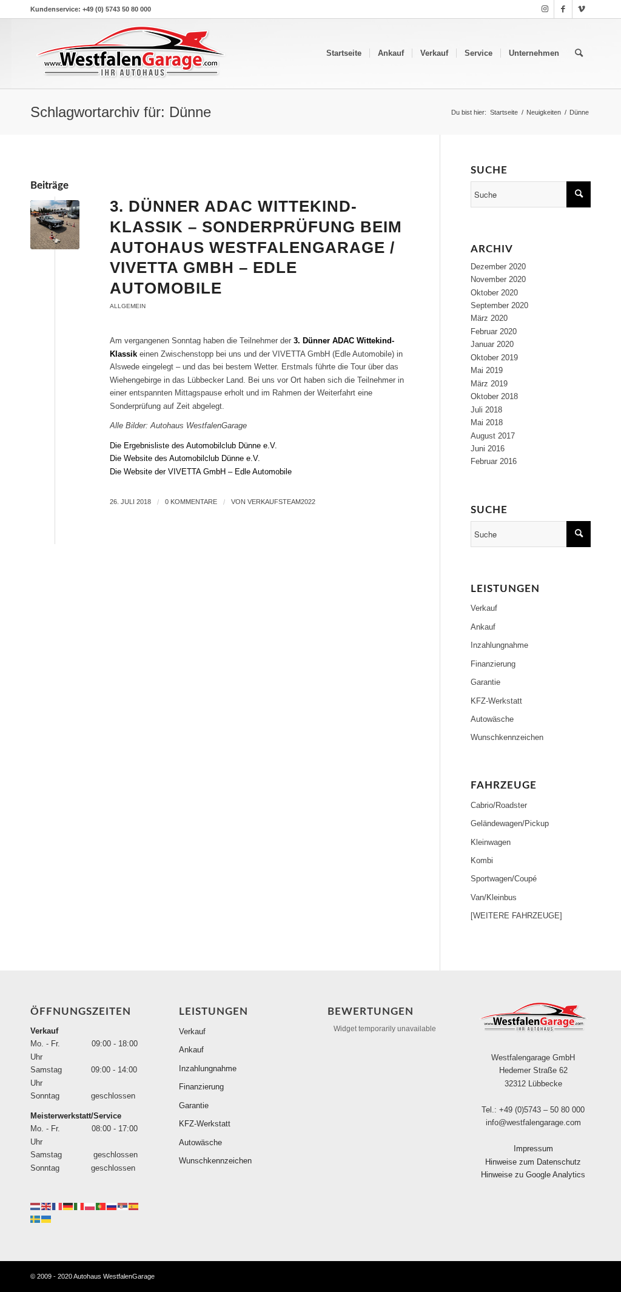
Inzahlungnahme (499, 645)
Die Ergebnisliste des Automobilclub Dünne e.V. (193, 445)
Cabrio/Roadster (499, 805)
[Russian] (112, 1205)
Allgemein (128, 306)
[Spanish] (134, 1205)
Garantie (485, 682)
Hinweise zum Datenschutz (533, 1161)
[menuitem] (343, 53)
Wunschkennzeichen (507, 737)
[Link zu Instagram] (545, 9)
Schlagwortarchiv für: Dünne (120, 112)
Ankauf (483, 626)
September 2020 (499, 305)
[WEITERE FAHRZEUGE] (516, 915)
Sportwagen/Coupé (504, 878)
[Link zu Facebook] (563, 9)
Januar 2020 (492, 344)
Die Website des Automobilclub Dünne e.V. (185, 458)
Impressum (533, 1148)
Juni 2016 (488, 448)
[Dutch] (35, 1205)
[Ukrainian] (46, 1218)
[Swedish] (35, 1218)
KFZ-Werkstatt (496, 700)
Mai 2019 (487, 370)
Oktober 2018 (494, 396)
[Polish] (90, 1205)
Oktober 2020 (494, 292)
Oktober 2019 (494, 357)
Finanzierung (493, 663)
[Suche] (579, 53)
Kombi (482, 860)
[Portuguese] (101, 1205)
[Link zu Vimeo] (581, 9)
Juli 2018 (486, 409)
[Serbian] (123, 1205)
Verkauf (484, 608)
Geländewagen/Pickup (510, 823)
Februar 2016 (494, 461)
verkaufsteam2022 (281, 501)
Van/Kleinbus (494, 897)
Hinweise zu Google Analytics (533, 1174)
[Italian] (79, 1205)
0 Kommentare (191, 501)
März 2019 (489, 383)
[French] (57, 1205)
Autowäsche (492, 719)
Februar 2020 (494, 331)
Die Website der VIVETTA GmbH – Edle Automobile (201, 471)
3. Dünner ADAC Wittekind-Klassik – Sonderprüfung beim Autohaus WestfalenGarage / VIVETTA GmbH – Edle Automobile (256, 247)
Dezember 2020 (498, 266)
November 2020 (498, 279)
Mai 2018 (487, 422)
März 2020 (489, 318)
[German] (68, 1205)
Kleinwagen (491, 842)
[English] (46, 1205)
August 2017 (493, 435)
